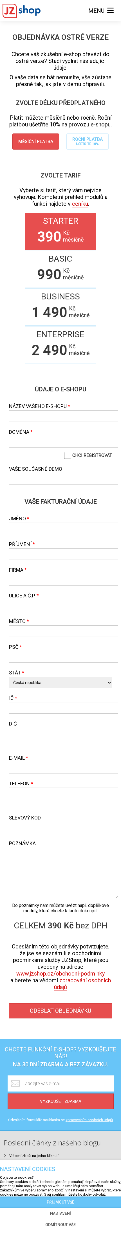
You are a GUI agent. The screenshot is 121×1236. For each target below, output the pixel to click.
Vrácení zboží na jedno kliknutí (34, 1156)
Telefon (19, 783)
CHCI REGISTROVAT (91, 455)
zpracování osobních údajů (82, 983)
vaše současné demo (35, 469)
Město (17, 621)
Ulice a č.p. (22, 596)
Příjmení (20, 544)
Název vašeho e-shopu (38, 406)
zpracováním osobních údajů (89, 1120)
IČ (11, 698)
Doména (19, 432)
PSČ (14, 647)
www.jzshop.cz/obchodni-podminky (60, 973)
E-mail (17, 758)
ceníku (80, 203)
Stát (15, 673)
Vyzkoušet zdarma (60, 1101)
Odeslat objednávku (60, 1010)
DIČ (13, 724)
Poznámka (22, 843)
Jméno (17, 518)
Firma (16, 570)
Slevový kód (25, 818)
